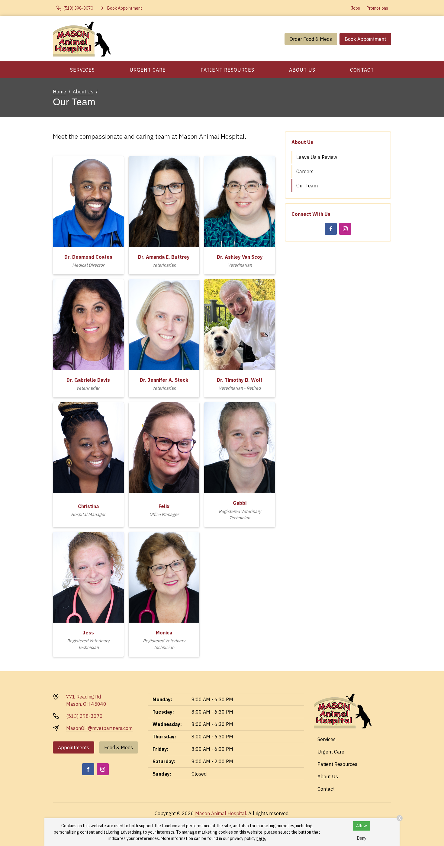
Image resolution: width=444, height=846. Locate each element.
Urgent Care (148, 70)
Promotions (377, 8)
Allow (361, 825)
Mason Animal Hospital (220, 813)
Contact (362, 70)
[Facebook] (331, 229)
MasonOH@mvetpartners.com (99, 728)
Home (59, 92)
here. (261, 838)
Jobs (355, 8)
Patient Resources (227, 70)
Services (82, 70)
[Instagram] (345, 229)
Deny (361, 838)
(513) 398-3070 (84, 716)
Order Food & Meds (311, 39)
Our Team (307, 186)
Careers (305, 171)
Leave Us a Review (316, 157)
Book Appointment (365, 39)
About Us (302, 70)
